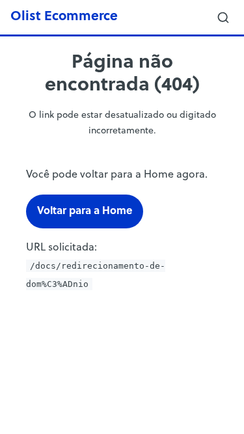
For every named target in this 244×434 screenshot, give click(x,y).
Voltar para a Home (84, 211)
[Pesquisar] (223, 18)
